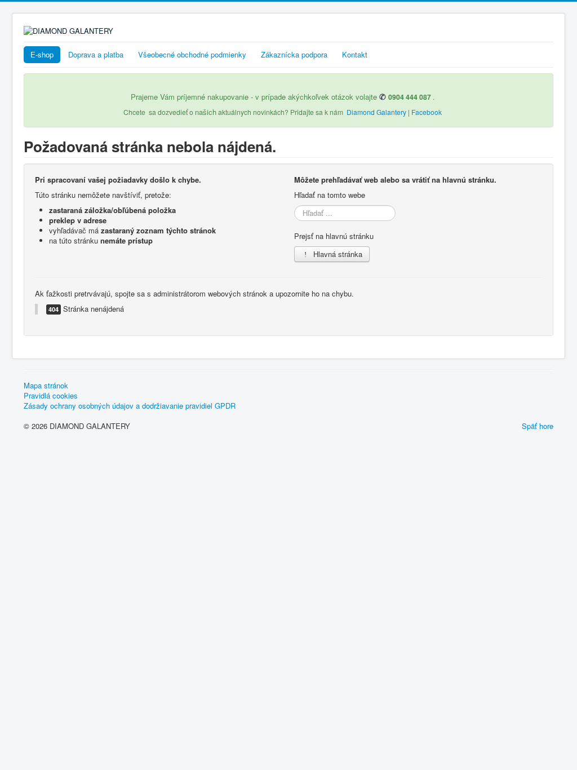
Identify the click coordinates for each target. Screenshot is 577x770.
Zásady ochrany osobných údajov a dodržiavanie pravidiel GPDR (130, 406)
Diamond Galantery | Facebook (394, 112)
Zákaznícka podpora (294, 54)
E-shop (42, 54)
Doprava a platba (95, 54)
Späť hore (537, 426)
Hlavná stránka (336, 254)
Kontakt (354, 54)
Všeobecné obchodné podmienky (192, 54)
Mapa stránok (46, 385)
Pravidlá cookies (51, 396)
